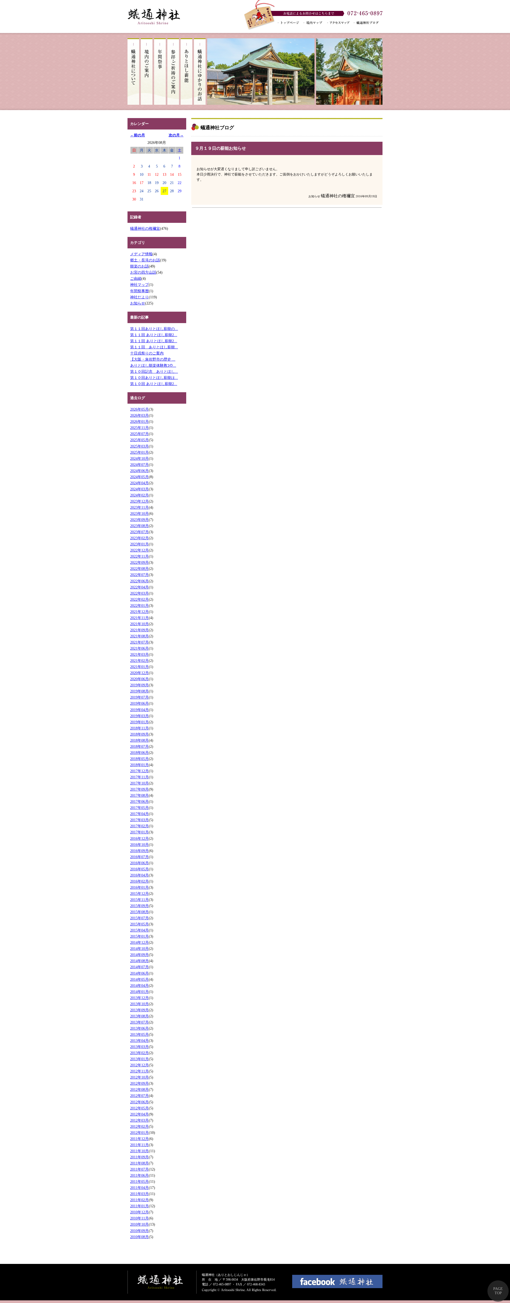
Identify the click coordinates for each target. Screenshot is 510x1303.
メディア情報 (141, 254)
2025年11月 (139, 427)
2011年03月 (139, 1194)
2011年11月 (139, 1145)
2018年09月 (139, 734)
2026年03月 (139, 415)
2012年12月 (139, 1065)
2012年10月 (139, 1077)
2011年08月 (139, 1163)
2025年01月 (139, 452)
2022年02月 (139, 599)
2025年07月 (139, 434)
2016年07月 (139, 857)
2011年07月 (139, 1169)
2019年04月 (139, 710)
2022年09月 (139, 562)
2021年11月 (139, 618)
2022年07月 (139, 575)
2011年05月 (139, 1181)
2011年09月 (139, 1157)
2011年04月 (139, 1187)
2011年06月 (139, 1175)
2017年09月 (139, 789)
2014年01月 (139, 991)
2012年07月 (139, 1095)
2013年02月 (139, 1053)
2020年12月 (139, 673)
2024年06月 (139, 471)
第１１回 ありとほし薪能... (154, 347)
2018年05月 (139, 759)
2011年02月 (139, 1200)
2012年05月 (139, 1108)
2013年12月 (139, 998)
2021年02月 (139, 660)
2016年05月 (139, 869)
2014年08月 (139, 961)
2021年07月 (139, 642)
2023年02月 (139, 538)
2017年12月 (139, 771)
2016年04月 (139, 875)
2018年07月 (139, 746)
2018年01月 (139, 765)
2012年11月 (139, 1071)
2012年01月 (139, 1132)
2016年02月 (139, 881)
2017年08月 (139, 795)
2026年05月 (139, 409)
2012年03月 (139, 1120)
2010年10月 (139, 1224)
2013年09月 (139, 1010)
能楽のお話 (139, 266)
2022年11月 (139, 556)
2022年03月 (139, 593)
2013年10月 (139, 1004)
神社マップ (139, 284)
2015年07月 (139, 918)
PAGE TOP (498, 1291)
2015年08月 (139, 912)
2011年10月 (139, 1151)
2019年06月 (139, 703)
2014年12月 (139, 942)
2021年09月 (139, 630)
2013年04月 (139, 1040)
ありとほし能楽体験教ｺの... (153, 365)
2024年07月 (139, 464)
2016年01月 (139, 887)
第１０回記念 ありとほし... (154, 371)
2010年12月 (139, 1212)
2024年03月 (139, 489)
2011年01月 (139, 1206)
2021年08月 (139, 636)
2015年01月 (139, 936)
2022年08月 (139, 568)
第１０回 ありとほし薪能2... (153, 384)
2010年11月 (139, 1218)
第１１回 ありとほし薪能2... (153, 335)
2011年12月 (139, 1139)
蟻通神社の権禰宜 (145, 228)
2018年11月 (139, 728)
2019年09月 (139, 685)
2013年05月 (139, 1034)
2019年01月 (139, 722)
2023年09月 (139, 519)
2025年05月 (139, 440)
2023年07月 (139, 532)
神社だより (139, 297)
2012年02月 (139, 1126)
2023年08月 (139, 526)
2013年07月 (139, 1022)
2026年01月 (139, 421)
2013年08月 (139, 1016)
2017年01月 (139, 832)
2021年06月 (139, 648)
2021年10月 (139, 624)
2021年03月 (139, 654)
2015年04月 (139, 930)
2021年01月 (139, 667)
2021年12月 (139, 611)
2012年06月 (139, 1102)
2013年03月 (139, 1047)
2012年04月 (139, 1114)
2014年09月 (139, 955)
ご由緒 (135, 278)
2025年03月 (139, 446)
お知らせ (137, 303)
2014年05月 (139, 979)
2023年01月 (139, 544)
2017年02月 (139, 826)
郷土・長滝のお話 (145, 260)
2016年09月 (139, 851)
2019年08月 (139, 691)
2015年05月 (139, 924)
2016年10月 (139, 844)
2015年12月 (139, 893)
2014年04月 (139, 985)
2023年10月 (139, 513)
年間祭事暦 (139, 291)
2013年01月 (139, 1059)
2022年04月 (139, 587)
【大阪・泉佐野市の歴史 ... (152, 359)
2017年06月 (139, 801)
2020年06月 (139, 679)
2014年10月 (139, 948)
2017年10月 (139, 783)
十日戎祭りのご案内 (147, 353)
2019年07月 (139, 697)
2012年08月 (139, 1089)
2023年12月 (139, 501)
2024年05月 (139, 477)
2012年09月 (139, 1083)
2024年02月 (139, 495)
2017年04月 (139, 814)
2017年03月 (139, 820)
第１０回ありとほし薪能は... (154, 377)
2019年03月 (139, 716)
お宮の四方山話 (143, 272)
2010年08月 (139, 1237)
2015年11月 (139, 899)
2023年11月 (139, 507)
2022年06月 (139, 581)
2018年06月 (139, 752)
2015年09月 (139, 906)
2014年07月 (139, 967)
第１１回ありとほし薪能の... (154, 329)
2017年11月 (139, 777)
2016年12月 (139, 838)
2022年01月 (139, 605)
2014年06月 (139, 973)
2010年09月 (139, 1231)
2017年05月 (139, 807)
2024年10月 (139, 458)
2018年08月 (139, 740)
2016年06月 (139, 863)
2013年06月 (139, 1028)
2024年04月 (139, 483)
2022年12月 (139, 550)
